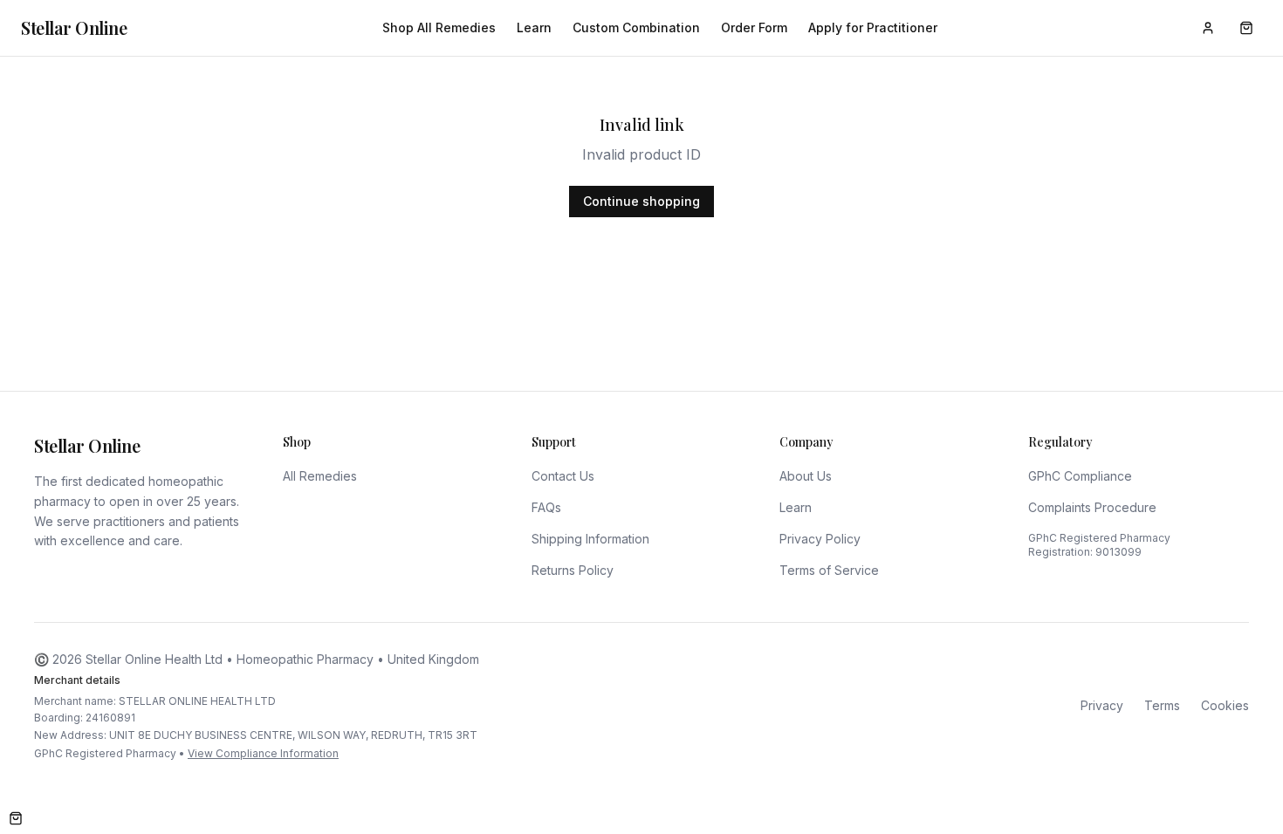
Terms (1162, 705)
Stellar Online (74, 27)
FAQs (546, 507)
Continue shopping (641, 201)
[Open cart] (15, 818)
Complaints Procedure (1092, 507)
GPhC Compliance (1080, 475)
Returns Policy (573, 570)
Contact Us (563, 475)
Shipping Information (590, 538)
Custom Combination (636, 27)
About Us (805, 475)
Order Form (754, 27)
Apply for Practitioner (872, 27)
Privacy (1102, 705)
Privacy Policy (820, 538)
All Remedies (320, 475)
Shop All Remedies (439, 27)
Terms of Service (829, 570)
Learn (534, 27)
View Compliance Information (263, 753)
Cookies (1225, 705)
